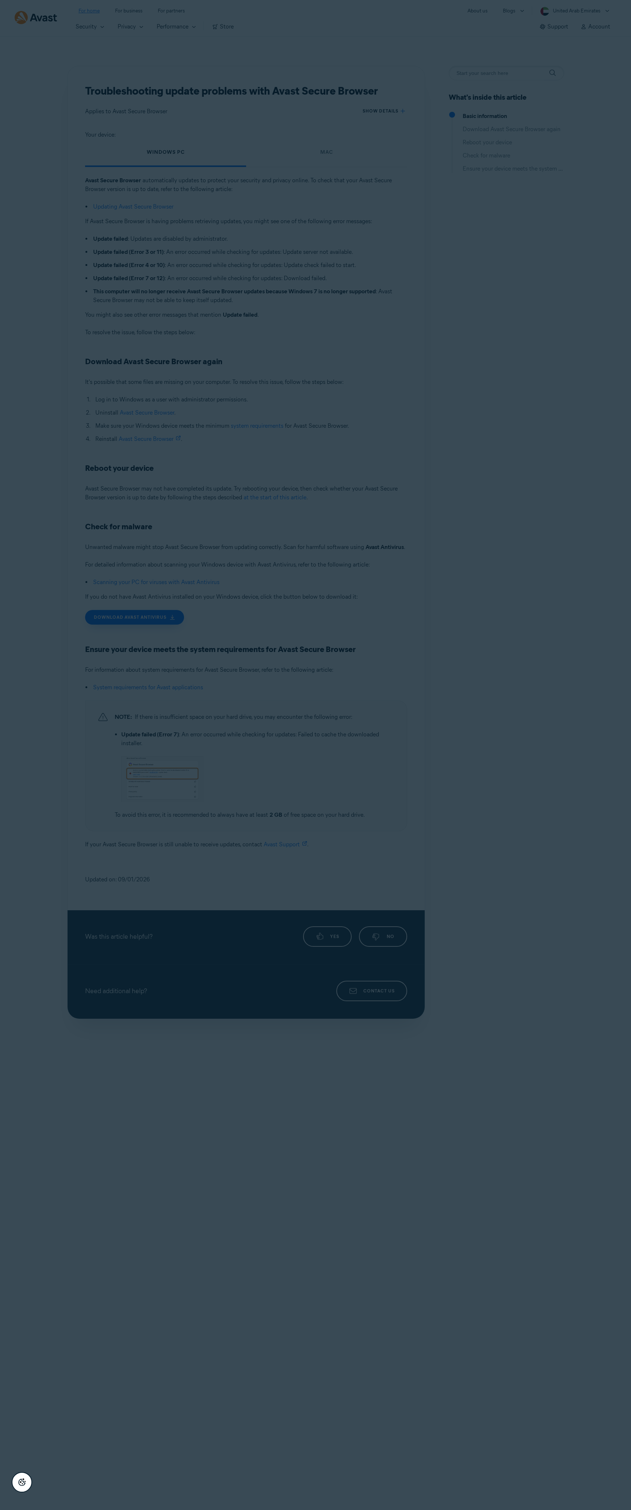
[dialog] (315, 755)
